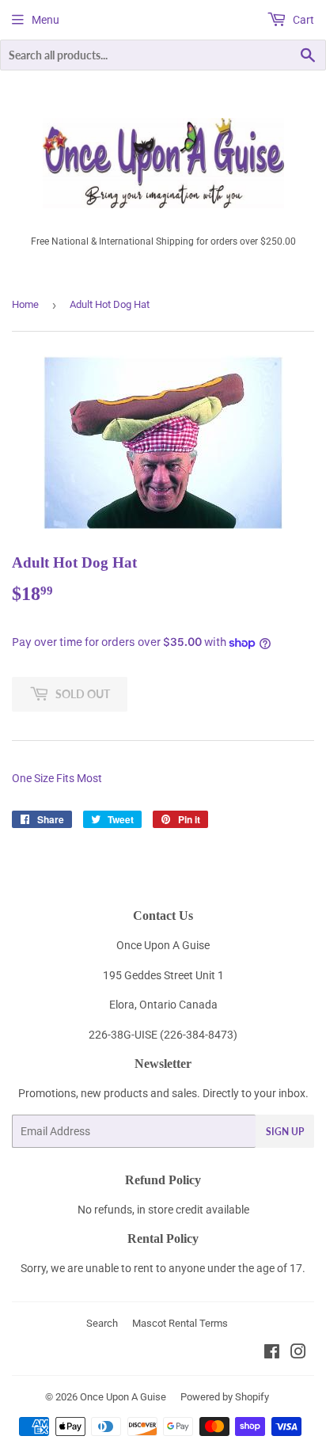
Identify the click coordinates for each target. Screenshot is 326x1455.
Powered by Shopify (224, 1397)
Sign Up (285, 1132)
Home (25, 304)
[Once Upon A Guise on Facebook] (271, 1353)
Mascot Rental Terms (180, 1323)
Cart (302, 19)
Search (102, 1323)
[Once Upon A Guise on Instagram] (298, 1353)
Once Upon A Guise (123, 1397)
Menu (45, 19)
